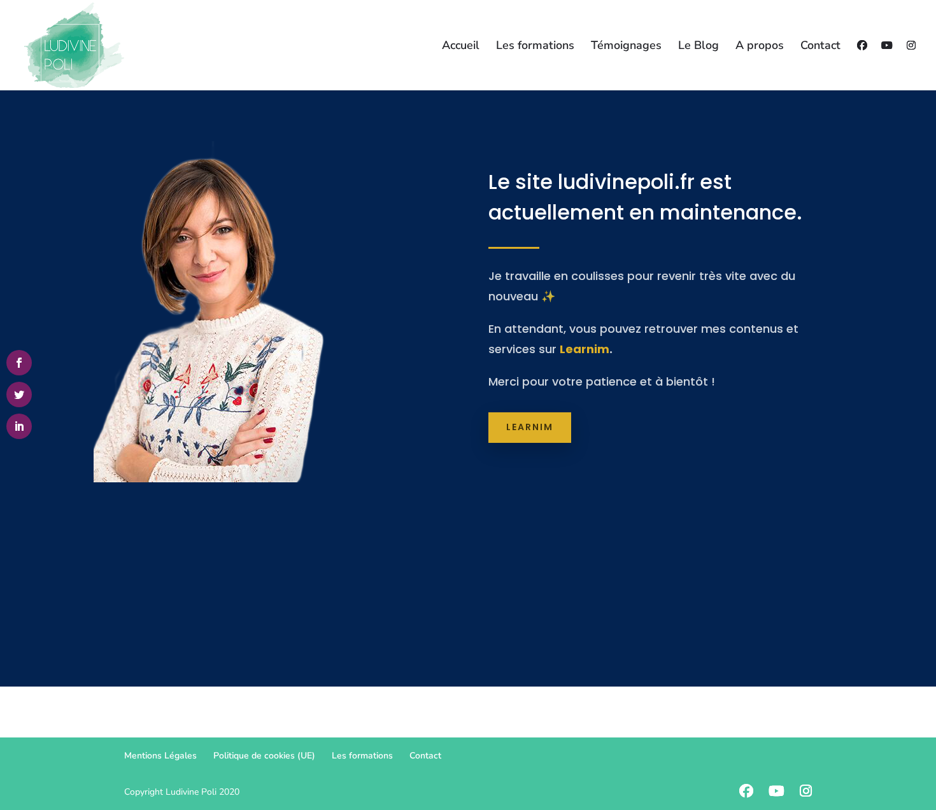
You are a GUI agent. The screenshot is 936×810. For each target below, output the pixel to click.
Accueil (460, 47)
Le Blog (698, 47)
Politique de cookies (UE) (264, 756)
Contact (820, 47)
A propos (759, 47)
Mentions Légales (160, 756)
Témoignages (626, 47)
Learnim (584, 349)
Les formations (535, 47)
